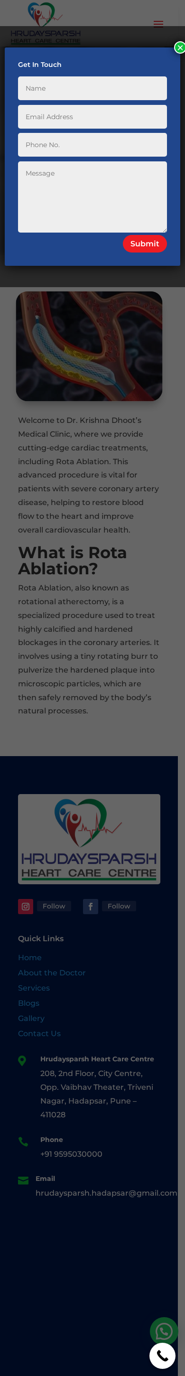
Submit (144, 243)
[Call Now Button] (162, 1356)
